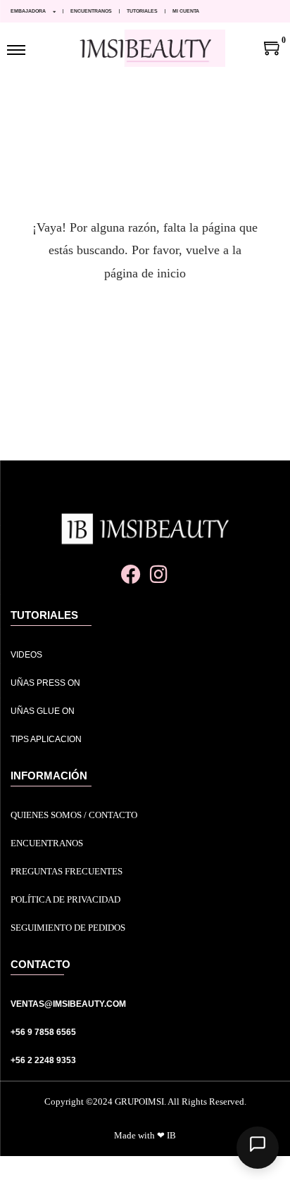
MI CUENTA (185, 10)
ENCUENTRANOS (91, 10)
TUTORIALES (142, 10)
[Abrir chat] (258, 1147)
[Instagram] (158, 574)
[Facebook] (131, 574)
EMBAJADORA (28, 10)
